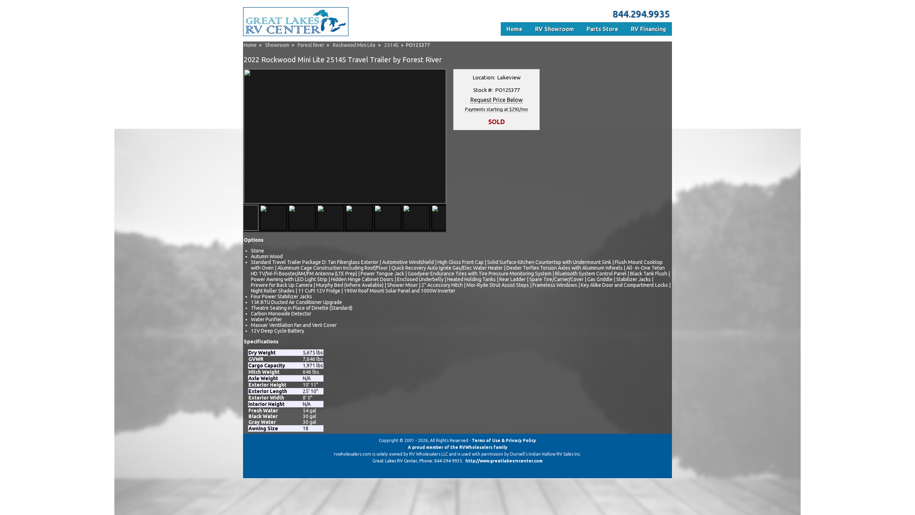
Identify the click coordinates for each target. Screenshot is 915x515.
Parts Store (602, 29)
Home (250, 45)
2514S (391, 45)
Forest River (311, 45)
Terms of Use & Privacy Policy (504, 440)
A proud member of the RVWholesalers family (458, 447)
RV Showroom (554, 29)
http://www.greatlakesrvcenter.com (504, 460)
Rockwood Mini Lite (354, 45)
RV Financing (648, 29)
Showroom (277, 45)
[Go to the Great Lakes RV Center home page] (295, 35)
